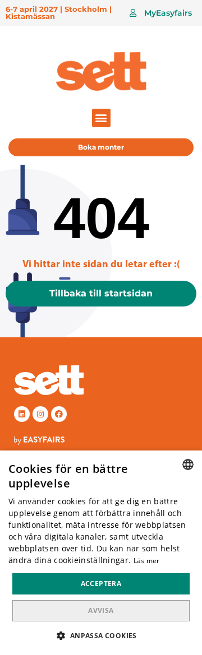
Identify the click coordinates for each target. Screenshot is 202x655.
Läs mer (147, 560)
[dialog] (101, 552)
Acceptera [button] (101, 583)
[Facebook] (59, 414)
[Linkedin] (22, 414)
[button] (161, 13)
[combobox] (188, 464)
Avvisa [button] (100, 610)
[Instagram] (40, 414)
